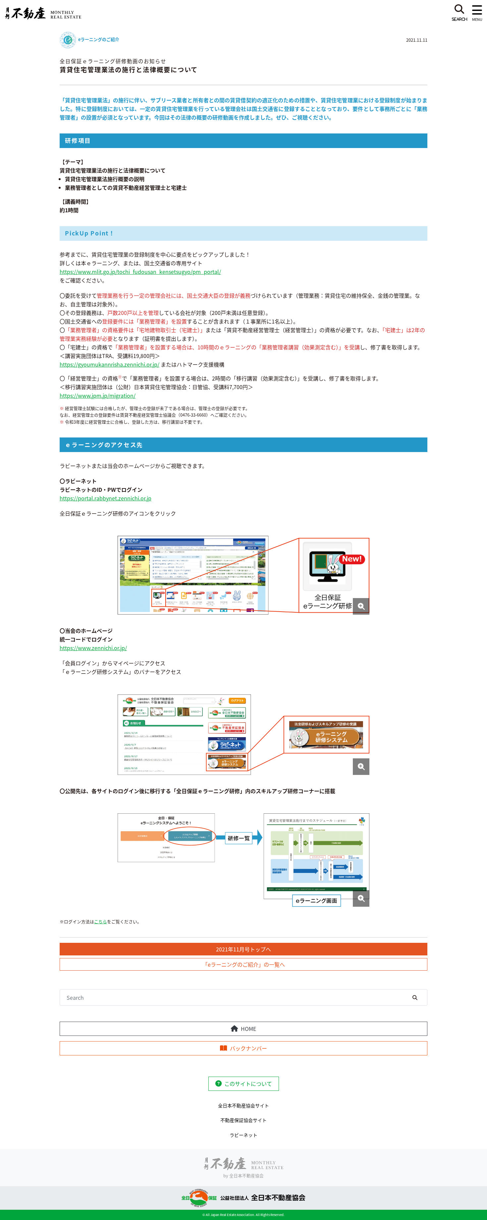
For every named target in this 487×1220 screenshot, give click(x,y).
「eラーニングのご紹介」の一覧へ (243, 964)
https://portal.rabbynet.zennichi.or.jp (105, 498)
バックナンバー (248, 1048)
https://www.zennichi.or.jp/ (93, 648)
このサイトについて (248, 1084)
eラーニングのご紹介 (98, 39)
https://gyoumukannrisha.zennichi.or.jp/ (109, 364)
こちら (100, 921)
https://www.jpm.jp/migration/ (97, 395)
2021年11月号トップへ (243, 949)
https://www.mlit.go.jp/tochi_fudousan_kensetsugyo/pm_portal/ (140, 272)
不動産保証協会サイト (243, 1120)
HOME (248, 1029)
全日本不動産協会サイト (243, 1105)
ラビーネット (243, 1135)
